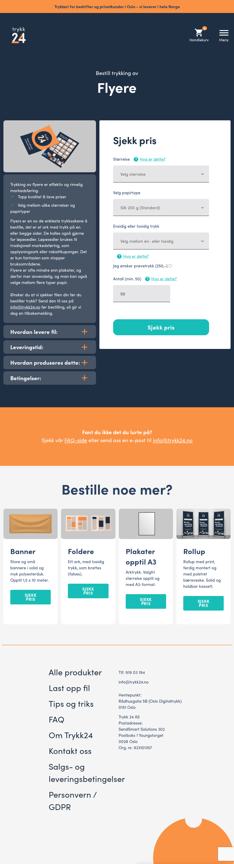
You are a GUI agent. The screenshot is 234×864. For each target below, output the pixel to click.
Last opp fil (69, 687)
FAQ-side (75, 440)
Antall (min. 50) (145, 279)
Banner (22, 551)
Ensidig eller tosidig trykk (136, 226)
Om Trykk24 (71, 734)
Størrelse (139, 159)
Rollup (194, 551)
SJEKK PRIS (31, 597)
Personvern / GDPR (73, 800)
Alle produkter (75, 672)
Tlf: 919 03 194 (132, 672)
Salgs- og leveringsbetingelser (87, 772)
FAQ (56, 719)
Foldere (81, 551)
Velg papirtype (126, 192)
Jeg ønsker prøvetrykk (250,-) (140, 265)
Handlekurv (199, 35)
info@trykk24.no (25, 307)
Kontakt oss (70, 750)
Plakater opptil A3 (141, 556)
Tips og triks (71, 703)
